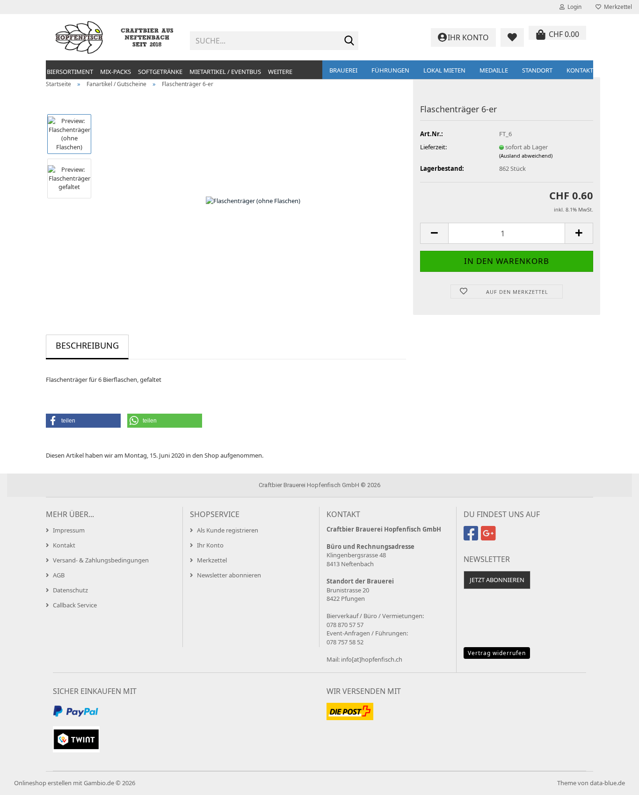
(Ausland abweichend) (525, 155)
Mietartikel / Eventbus (225, 71)
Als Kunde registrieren (227, 530)
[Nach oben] (613, 781)
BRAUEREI (343, 70)
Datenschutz (70, 590)
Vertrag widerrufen (497, 653)
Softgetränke (160, 71)
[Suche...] (349, 41)
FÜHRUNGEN (390, 70)
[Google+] (489, 537)
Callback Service (75, 605)
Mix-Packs (115, 71)
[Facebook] (472, 537)
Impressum (69, 530)
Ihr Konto (210, 545)
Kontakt (579, 70)
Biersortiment (70, 71)
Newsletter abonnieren (229, 575)
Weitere (280, 71)
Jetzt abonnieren (497, 580)
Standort (537, 70)
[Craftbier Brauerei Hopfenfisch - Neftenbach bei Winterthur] (114, 37)
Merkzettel (616, 7)
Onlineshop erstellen (43, 783)
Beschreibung (87, 345)
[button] (434, 233)
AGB (59, 575)
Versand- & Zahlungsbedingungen (101, 560)
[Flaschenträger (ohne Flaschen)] (253, 200)
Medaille (493, 70)
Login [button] (573, 7)
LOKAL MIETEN (444, 70)
